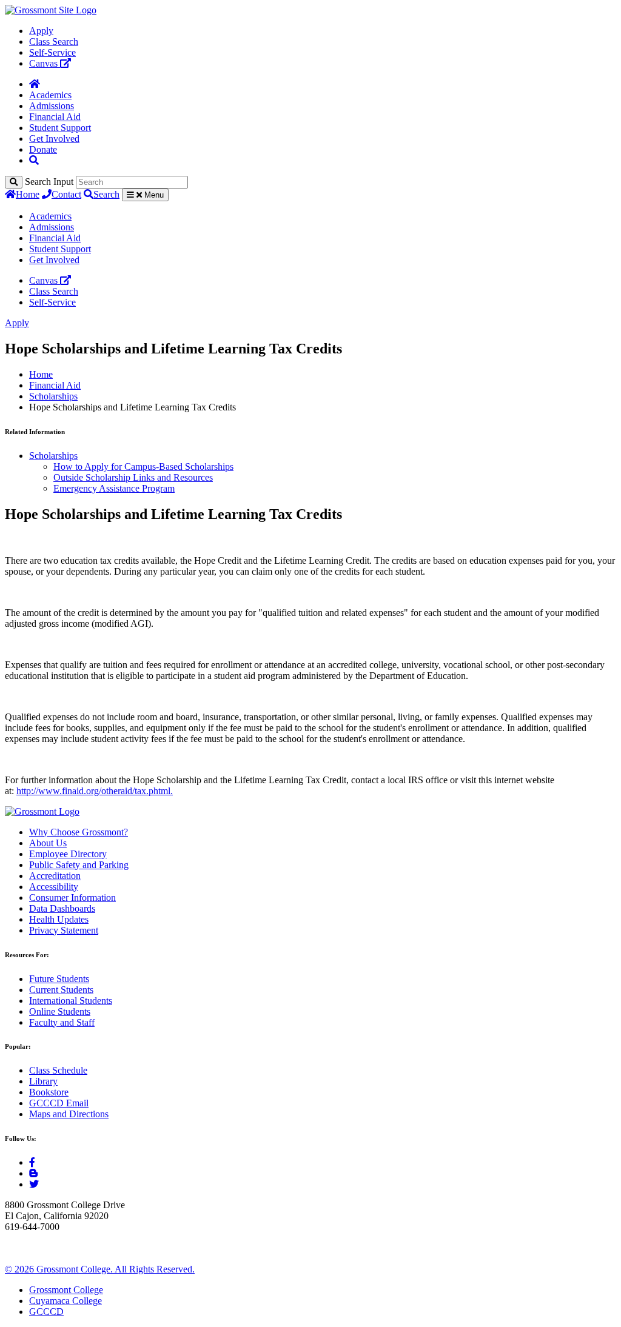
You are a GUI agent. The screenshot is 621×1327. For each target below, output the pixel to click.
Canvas (44, 63)
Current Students (61, 989)
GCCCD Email (59, 1103)
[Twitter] (34, 1184)
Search (106, 194)
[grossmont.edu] (50, 10)
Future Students (59, 979)
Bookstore (49, 1092)
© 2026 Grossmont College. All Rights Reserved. (100, 1269)
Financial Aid (55, 117)
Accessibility (53, 886)
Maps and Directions (69, 1114)
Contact (66, 194)
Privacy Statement (63, 930)
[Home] (34, 84)
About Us (48, 843)
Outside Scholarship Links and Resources (133, 477)
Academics (50, 95)
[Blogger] (33, 1173)
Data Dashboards (62, 908)
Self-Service (52, 52)
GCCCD (46, 1311)
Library (43, 1081)
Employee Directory (68, 854)
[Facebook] (32, 1162)
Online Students (59, 1011)
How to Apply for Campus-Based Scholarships (143, 466)
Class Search (53, 41)
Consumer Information (72, 897)
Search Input (49, 181)
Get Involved (54, 138)
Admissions (51, 106)
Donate (43, 149)
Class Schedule (58, 1070)
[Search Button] (34, 160)
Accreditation (55, 876)
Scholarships (53, 396)
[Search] (13, 182)
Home (27, 194)
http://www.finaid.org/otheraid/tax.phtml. (94, 791)
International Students (70, 1000)
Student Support (60, 127)
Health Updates (59, 919)
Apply (41, 30)
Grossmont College (66, 1290)
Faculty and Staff (62, 1022)
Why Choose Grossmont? (78, 832)
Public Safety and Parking (79, 865)
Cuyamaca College (65, 1300)
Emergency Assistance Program (114, 488)
